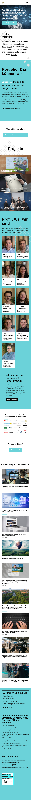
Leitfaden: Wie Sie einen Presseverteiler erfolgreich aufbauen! (15, 749)
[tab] (7, 82)
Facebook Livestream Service (10, 732)
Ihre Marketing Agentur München (11, 727)
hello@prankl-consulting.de (16, 704)
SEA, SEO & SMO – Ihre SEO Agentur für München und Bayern (15, 735)
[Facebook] (3, 708)
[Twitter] (5, 708)
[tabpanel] (15, 101)
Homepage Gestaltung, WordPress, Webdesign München (14, 740)
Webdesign (15, 767)
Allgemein (4, 760)
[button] (27, 2)
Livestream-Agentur (7, 765)
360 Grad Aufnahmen (8, 725)
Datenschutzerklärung (13, 796)
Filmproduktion (14, 762)
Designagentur (21, 760)
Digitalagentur (5, 762)
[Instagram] (11, 708)
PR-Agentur (16, 765)
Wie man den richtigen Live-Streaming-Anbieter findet (14, 746)
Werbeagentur (23, 767)
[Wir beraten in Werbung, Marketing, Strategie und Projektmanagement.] (3, 2)
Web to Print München (8, 737)
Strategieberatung (6, 767)
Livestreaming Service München (10, 730)
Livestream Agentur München (11, 108)
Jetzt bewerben (12, 399)
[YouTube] (9, 708)
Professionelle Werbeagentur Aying (11, 743)
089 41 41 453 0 (11, 702)
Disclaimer (21, 798)
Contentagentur (12, 760)
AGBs (23, 796)
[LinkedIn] (7, 708)
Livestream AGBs (11, 798)
